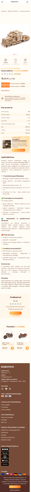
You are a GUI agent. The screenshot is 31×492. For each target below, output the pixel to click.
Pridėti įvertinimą (15, 313)
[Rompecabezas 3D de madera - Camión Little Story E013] (24, 474)
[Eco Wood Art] (15, 461)
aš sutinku (15, 486)
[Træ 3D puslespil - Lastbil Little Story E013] (11, 474)
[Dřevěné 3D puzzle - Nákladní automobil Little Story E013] (7, 474)
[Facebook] (6, 389)
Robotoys (13, 1)
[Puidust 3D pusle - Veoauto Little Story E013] (20, 474)
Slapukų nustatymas (15, 490)
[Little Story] (15, 457)
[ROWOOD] (15, 464)
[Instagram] (10, 389)
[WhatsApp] (2, 389)
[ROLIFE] (15, 453)
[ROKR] (15, 449)
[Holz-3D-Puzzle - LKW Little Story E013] (15, 474)
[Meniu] (2, 2)
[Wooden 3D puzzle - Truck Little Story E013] (2, 474)
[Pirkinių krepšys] (27, 2)
